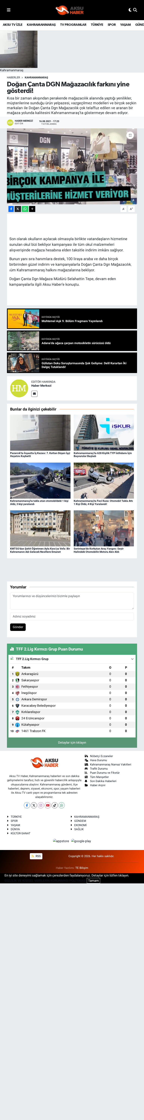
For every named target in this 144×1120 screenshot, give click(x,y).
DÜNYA (15, 829)
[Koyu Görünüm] (130, 10)
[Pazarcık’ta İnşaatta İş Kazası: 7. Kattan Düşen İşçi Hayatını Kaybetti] (40, 432)
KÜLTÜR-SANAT (20, 833)
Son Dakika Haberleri (103, 781)
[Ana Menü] (8, 10)
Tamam (93, 880)
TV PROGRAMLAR (73, 24)
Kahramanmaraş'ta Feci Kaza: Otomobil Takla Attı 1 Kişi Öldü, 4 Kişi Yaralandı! (103, 502)
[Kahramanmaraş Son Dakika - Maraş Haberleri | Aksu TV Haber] (70, 10)
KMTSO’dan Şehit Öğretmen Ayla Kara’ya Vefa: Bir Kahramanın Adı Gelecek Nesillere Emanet (40, 550)
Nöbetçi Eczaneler (101, 756)
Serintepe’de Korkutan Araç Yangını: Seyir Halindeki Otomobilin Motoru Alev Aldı (99, 550)
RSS (38, 856)
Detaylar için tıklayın (72, 742)
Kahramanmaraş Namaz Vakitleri (110, 764)
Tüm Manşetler (99, 777)
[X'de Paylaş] (18, 209)
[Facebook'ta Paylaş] (11, 209)
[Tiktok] (55, 805)
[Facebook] (27, 805)
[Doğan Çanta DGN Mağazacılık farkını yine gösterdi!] (72, 166)
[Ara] (135, 10)
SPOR (112, 24)
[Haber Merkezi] (19, 388)
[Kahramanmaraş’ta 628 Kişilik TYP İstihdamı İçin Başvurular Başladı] (104, 432)
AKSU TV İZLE (12, 24)
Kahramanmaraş (36, 77)
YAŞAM (125, 24)
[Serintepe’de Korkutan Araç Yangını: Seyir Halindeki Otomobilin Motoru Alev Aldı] (104, 528)
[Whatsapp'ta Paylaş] (25, 209)
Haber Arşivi (97, 785)
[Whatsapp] (61, 805)
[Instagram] (41, 805)
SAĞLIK (79, 829)
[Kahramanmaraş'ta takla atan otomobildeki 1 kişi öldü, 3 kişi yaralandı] (40, 480)
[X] (34, 805)
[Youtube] (48, 805)
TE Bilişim (81, 868)
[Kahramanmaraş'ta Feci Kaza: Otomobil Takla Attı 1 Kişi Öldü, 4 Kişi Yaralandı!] (104, 480)
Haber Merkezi (41, 385)
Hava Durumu (98, 760)
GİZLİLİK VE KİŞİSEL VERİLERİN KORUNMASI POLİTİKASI (45, 880)
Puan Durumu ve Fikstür (105, 772)
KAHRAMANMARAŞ (41, 24)
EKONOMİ (80, 825)
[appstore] (61, 841)
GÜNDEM (80, 821)
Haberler (13, 77)
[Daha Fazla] (32, 209)
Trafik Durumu (99, 768)
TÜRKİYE (97, 24)
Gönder (18, 627)
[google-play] (81, 841)
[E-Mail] (34, 394)
